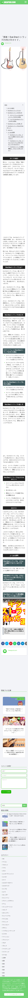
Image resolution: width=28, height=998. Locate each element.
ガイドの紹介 (10, 108)
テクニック (5, 922)
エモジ (4, 871)
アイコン (4, 862)
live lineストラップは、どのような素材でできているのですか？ (15, 136)
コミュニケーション (7, 907)
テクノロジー (5, 925)
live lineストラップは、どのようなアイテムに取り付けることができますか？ (15, 142)
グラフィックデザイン (8, 901)
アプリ (4, 868)
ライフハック (5, 952)
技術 (3, 964)
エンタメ (4, 877)
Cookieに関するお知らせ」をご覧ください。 (13, 990)
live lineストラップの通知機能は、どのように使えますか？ (15, 148)
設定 (3, 973)
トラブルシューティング (8, 931)
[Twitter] (7, 643)
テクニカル (5, 919)
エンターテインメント (8, 874)
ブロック (4, 946)
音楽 (3, 976)
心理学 (4, 958)
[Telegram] (22, 643)
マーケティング (6, 949)
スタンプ (4, 910)
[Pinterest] (10, 643)
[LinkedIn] (18, 643)
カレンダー (5, 895)
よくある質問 (11, 132)
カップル (4, 889)
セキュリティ (5, 913)
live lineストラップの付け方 (15, 113)
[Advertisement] (14, 20)
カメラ (4, 892)
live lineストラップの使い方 (15, 124)
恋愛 (3, 961)
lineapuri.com (8, 43)
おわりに (10, 130)
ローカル (4, 955)
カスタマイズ (5, 886)
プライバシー (5, 940)
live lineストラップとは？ (14, 110)
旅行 (3, 967)
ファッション (5, 937)
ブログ (4, 943)
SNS (3, 859)
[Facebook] (3, 643)
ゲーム (4, 904)
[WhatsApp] (14, 643)
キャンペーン (5, 898)
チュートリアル (6, 916)
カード (4, 880)
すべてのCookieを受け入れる (14, 994)
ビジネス (4, 934)
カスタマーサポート (7, 883)
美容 (3, 970)
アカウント (5, 865)
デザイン (4, 928)
